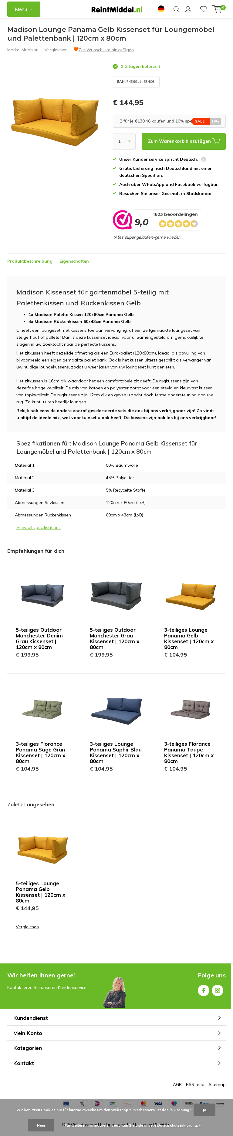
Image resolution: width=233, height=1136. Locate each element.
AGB (177, 1084)
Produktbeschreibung (29, 261)
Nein (41, 1125)
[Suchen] (177, 9)
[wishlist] (203, 9)
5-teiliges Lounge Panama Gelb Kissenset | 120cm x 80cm (40, 892)
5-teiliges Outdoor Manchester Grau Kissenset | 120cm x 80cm (114, 638)
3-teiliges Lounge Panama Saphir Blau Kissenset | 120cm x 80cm (116, 752)
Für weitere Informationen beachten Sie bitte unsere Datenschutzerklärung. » (133, 1125)
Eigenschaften (74, 261)
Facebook (203, 990)
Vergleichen (56, 49)
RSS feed (195, 1084)
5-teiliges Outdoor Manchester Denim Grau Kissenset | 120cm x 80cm (39, 638)
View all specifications (38, 527)
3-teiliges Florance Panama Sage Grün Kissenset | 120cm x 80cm (40, 752)
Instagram (217, 990)
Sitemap (217, 1084)
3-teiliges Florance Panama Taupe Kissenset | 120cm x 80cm (189, 752)
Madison (30, 49)
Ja (204, 1109)
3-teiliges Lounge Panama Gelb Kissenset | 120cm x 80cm (189, 638)
